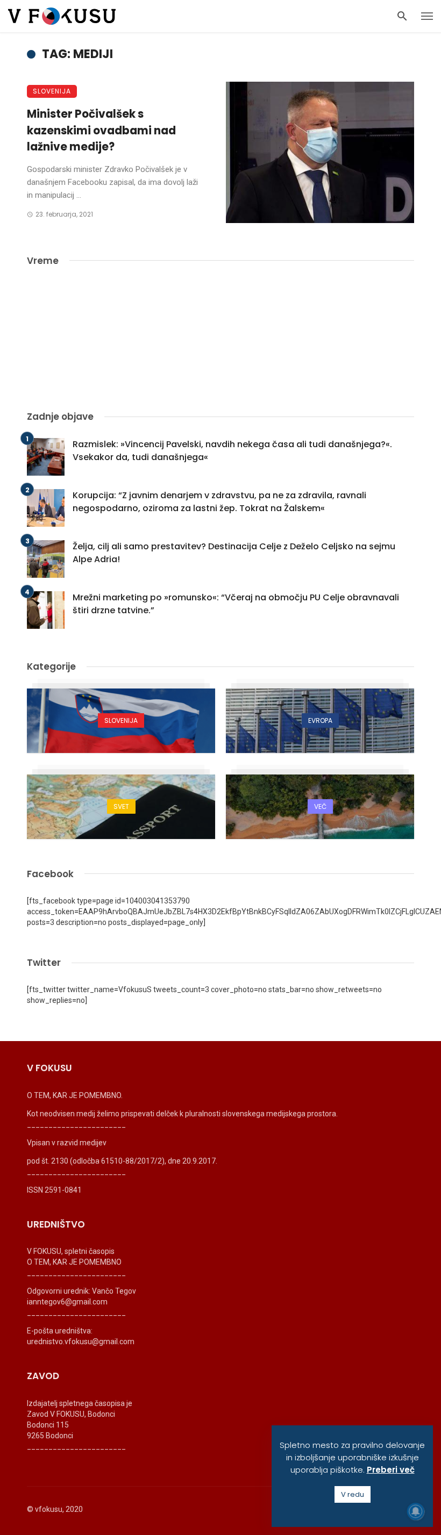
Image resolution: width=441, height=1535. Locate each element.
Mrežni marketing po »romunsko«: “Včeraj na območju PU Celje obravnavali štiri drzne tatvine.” (236, 603)
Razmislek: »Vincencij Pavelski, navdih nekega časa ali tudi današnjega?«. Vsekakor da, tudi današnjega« (232, 450)
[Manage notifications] (415, 1511)
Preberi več (391, 1469)
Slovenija (52, 91)
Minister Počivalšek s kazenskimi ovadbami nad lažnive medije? (101, 130)
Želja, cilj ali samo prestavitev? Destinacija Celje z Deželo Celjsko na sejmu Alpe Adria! (234, 552)
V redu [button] (352, 1494)
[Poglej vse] (121, 720)
